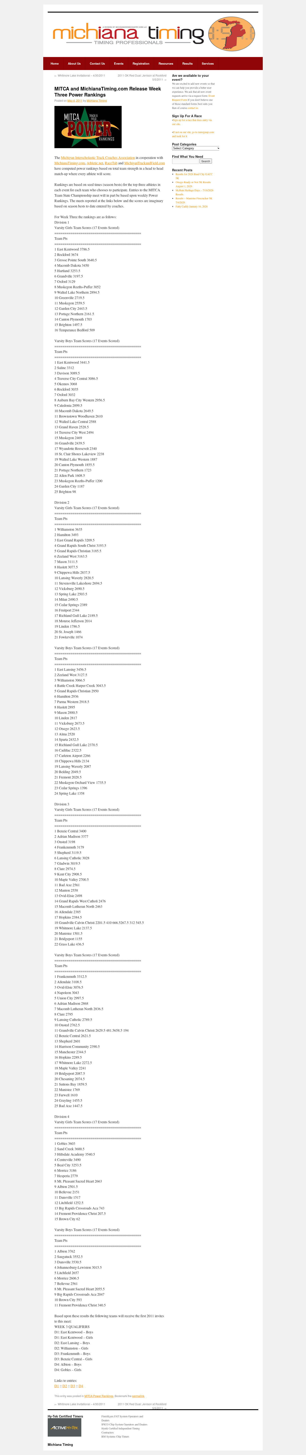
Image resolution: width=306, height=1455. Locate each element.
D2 (64, 1385)
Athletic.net (95, 162)
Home (55, 63)
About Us (74, 63)
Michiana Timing (97, 100)
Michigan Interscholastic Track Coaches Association (98, 157)
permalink (138, 1396)
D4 (81, 1385)
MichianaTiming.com (69, 162)
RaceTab (111, 162)
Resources (166, 63)
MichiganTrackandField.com (144, 162)
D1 (56, 1385)
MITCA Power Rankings (98, 1396)
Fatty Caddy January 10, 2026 (192, 206)
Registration (141, 63)
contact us (193, 108)
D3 (73, 1385)
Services (208, 63)
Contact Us (97, 63)
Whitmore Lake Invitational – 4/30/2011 (79, 75)
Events (118, 63)
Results (187, 63)
